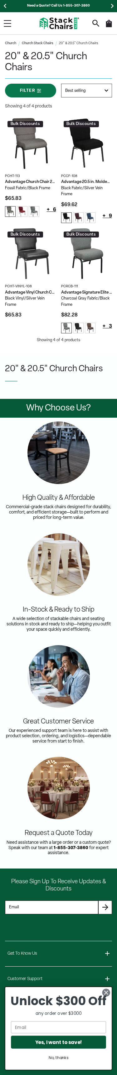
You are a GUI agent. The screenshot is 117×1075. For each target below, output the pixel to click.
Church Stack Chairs (37, 43)
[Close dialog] (106, 993)
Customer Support (24, 979)
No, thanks (58, 1058)
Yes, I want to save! (58, 1042)
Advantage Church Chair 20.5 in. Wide (30, 182)
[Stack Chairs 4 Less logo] (59, 23)
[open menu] (7, 23)
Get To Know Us (22, 953)
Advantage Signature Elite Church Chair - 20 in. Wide (86, 292)
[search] (96, 23)
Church (10, 43)
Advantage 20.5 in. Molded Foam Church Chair (86, 182)
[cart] (109, 26)
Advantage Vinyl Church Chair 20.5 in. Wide (30, 292)
